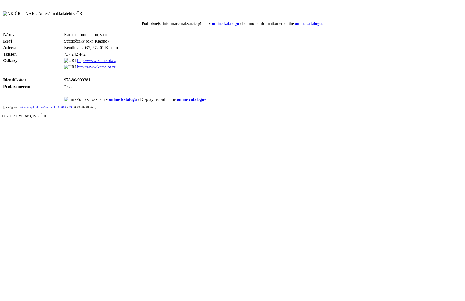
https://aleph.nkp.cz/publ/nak (38, 107)
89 (70, 107)
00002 (62, 107)
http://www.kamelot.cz (96, 60)
